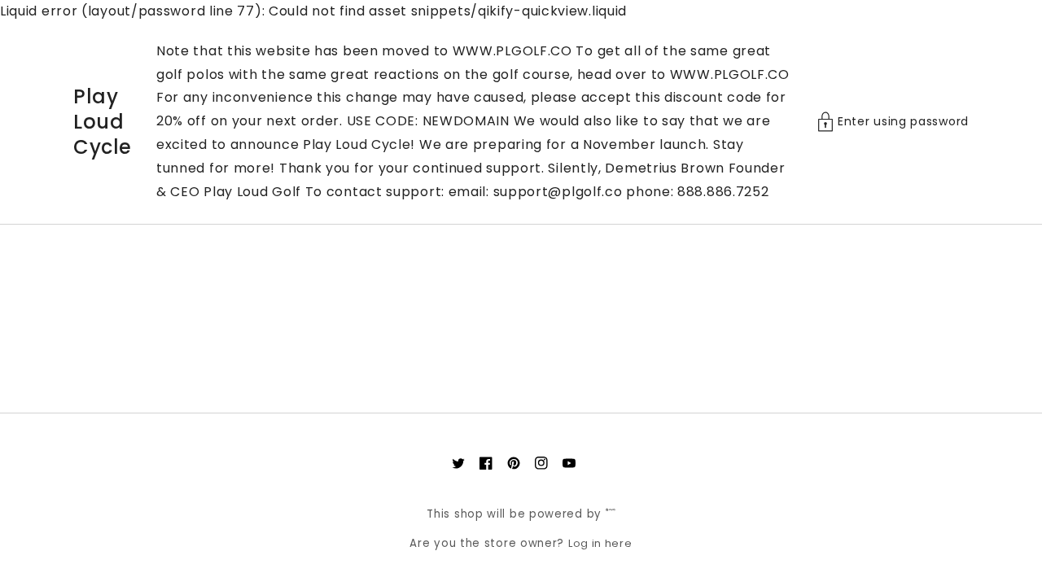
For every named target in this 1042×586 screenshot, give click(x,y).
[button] (893, 122)
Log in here (600, 543)
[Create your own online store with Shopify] (610, 514)
